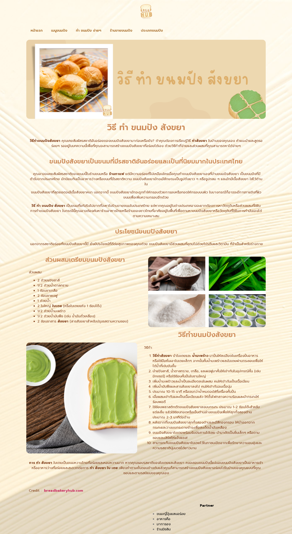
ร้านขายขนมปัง (121, 30)
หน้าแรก (37, 30)
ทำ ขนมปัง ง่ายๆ (88, 30)
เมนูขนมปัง (59, 30)
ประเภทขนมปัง (152, 30)
